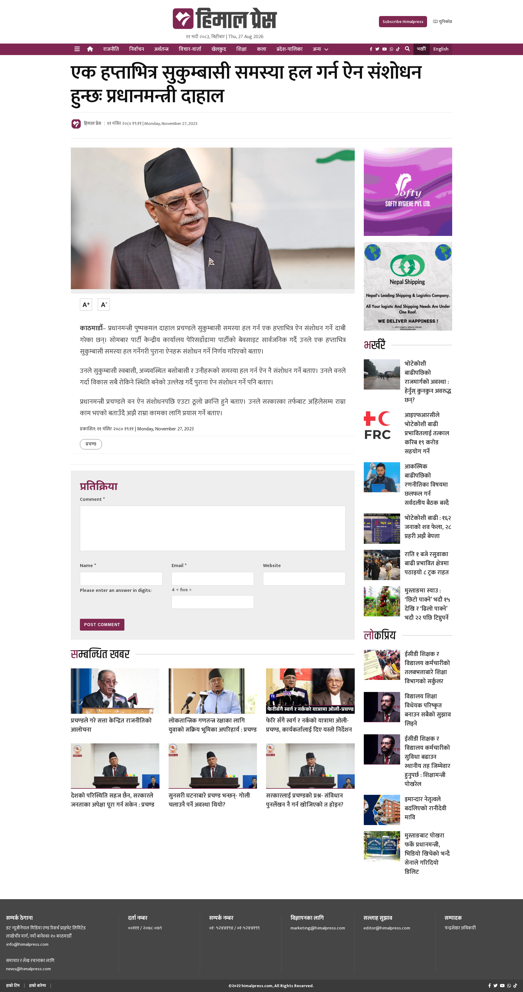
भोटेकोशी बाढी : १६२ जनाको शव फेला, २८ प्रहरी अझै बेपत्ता (428, 527)
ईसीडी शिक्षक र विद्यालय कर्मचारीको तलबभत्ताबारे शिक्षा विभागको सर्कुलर (427, 668)
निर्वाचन (136, 49)
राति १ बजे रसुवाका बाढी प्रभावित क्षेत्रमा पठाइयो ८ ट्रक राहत (428, 563)
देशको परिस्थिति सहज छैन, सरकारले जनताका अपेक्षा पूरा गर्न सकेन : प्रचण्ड (112, 800)
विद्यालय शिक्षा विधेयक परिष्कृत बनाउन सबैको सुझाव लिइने (428, 710)
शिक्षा (241, 49)
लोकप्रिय (380, 636)
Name (88, 566)
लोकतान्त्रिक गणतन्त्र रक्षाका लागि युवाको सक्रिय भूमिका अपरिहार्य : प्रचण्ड (213, 725)
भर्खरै (421, 49)
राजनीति (111, 49)
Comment (92, 499)
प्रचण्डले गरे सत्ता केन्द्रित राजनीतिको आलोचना (111, 725)
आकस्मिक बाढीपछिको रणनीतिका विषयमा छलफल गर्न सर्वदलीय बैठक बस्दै (427, 485)
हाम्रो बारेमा (37, 985)
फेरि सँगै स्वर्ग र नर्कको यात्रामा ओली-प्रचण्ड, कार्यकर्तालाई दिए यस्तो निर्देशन (309, 725)
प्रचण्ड (91, 444)
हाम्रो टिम (13, 985)
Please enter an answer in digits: (116, 590)
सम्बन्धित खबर (100, 654)
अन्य (317, 49)
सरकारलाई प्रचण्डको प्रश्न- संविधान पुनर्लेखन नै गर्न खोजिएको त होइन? (304, 800)
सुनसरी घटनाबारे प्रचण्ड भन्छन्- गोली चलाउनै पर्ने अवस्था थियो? (209, 800)
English (441, 49)
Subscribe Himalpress (403, 21)
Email (179, 566)
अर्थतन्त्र (161, 49)
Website (272, 566)
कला (261, 49)
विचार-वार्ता (190, 49)
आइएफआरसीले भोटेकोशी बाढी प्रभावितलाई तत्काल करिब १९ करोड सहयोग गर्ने (427, 433)
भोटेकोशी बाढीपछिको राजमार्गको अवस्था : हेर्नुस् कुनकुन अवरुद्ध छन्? (428, 382)
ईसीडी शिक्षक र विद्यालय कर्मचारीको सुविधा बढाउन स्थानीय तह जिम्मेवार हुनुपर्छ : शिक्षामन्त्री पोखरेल (427, 761)
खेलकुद (219, 49)
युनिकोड (445, 21)
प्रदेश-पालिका (290, 49)
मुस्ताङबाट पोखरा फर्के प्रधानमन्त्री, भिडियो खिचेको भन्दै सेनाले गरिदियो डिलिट (427, 853)
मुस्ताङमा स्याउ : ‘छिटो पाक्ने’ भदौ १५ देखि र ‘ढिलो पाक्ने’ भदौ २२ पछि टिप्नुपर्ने (427, 604)
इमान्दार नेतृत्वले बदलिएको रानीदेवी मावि (425, 808)
